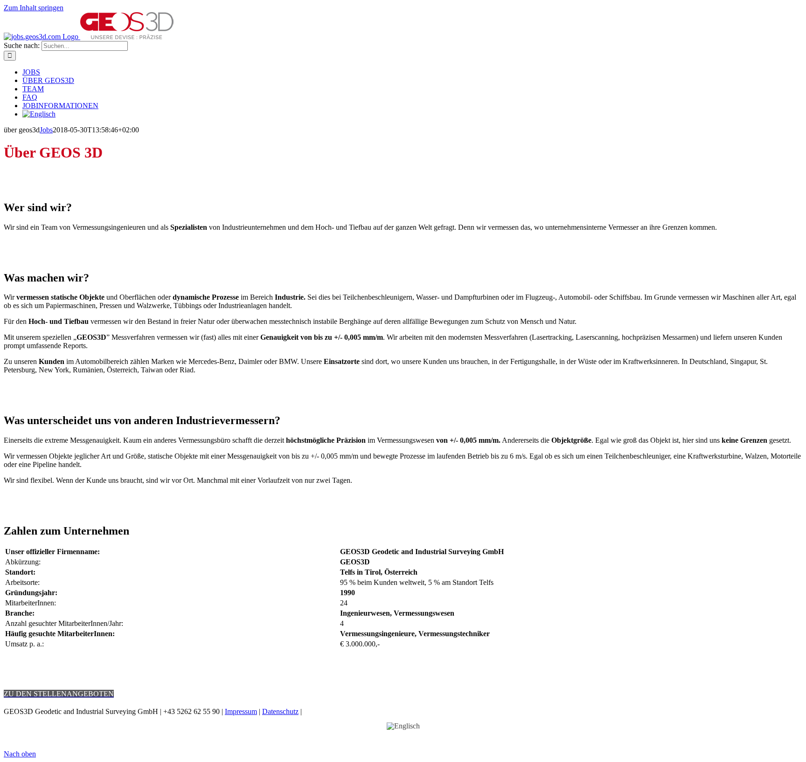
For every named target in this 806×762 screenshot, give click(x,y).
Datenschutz (280, 711)
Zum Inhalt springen (33, 8)
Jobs (46, 130)
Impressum (241, 711)
